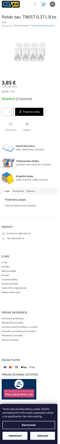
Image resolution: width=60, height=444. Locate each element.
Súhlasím (42, 436)
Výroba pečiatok (10, 284)
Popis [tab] (7, 191)
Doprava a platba (10, 340)
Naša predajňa (9, 271)
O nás (4, 262)
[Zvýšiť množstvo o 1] (13, 110)
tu (41, 416)
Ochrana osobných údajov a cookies (20, 327)
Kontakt (6, 266)
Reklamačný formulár (12, 335)
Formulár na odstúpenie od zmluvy (19, 331)
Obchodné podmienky (13, 318)
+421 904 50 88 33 (15, 238)
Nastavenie (29, 425)
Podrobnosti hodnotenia (42, 25)
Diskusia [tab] (30, 191)
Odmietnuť (15, 436)
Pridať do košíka (31, 111)
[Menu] (52, 4)
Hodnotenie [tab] (18, 191)
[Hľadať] (35, 4)
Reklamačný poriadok (12, 322)
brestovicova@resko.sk (19, 233)
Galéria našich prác (11, 292)
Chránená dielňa (10, 279)
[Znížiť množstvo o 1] (13, 114)
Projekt (5, 275)
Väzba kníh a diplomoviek (14, 288)
